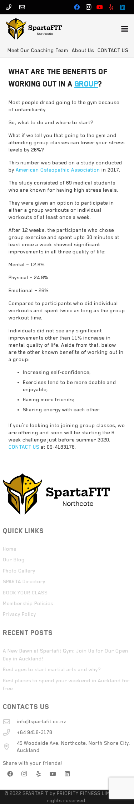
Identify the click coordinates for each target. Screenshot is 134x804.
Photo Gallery (19, 571)
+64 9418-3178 (34, 732)
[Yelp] (111, 7)
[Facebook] (77, 7)
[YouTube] (99, 7)
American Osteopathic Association (58, 170)
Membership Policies (28, 603)
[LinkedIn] (122, 7)
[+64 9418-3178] (10, 732)
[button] (124, 28)
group (86, 84)
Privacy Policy (19, 614)
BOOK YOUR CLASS (25, 592)
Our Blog (14, 559)
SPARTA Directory (24, 581)
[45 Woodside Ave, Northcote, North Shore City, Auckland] (10, 746)
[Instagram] (88, 7)
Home (9, 549)
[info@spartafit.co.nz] (10, 721)
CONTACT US (24, 447)
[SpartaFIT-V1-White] (34, 28)
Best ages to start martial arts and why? (52, 669)
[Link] (8, 7)
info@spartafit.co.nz (41, 721)
